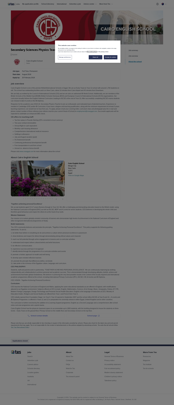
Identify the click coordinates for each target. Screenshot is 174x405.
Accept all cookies (110, 57)
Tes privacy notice (103, 51)
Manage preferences (65, 57)
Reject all (95, 57)
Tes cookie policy (91, 51)
